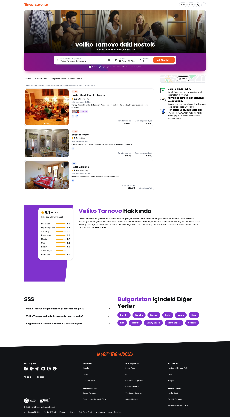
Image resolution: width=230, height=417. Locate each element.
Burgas (153, 315)
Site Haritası (100, 412)
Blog (127, 374)
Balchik (135, 323)
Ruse (193, 315)
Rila (122, 323)
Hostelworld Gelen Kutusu (178, 405)
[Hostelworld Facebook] (26, 368)
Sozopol (192, 323)
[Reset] (109, 60)
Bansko (139, 315)
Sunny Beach (153, 323)
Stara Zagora (174, 323)
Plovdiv (124, 315)
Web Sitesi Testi (85, 412)
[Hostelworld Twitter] (32, 368)
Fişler (72, 412)
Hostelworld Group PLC (177, 368)
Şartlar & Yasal (50, 412)
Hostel (74, 92)
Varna (181, 315)
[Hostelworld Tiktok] (55, 368)
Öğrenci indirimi (131, 399)
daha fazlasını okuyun (87, 85)
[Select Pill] (198, 4)
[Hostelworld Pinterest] (49, 368)
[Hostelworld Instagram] (37, 368)
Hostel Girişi (173, 393)
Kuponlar (63, 412)
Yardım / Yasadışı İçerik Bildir (94, 399)
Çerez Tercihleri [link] (115, 412)
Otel (74, 163)
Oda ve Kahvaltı (89, 380)
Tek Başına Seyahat (133, 393)
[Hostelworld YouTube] (43, 368)
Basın (170, 374)
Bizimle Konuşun (89, 393)
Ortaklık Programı (175, 399)
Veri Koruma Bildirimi (32, 412)
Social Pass (130, 368)
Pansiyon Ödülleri (132, 387)
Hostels (86, 368)
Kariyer (171, 380)
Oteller (85, 374)
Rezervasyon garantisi (134, 380)
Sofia (167, 315)
